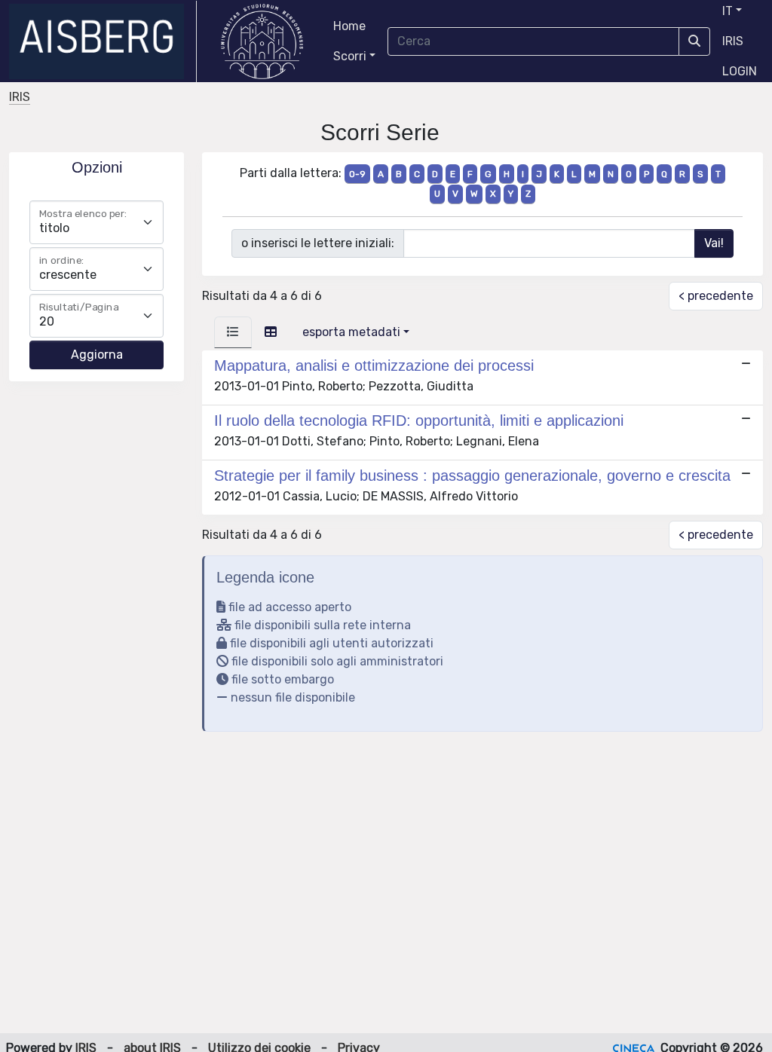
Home (349, 26)
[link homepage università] (262, 41)
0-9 (357, 174)
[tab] (233, 332)
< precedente (716, 296)
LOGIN (739, 71)
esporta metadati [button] (351, 332)
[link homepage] (103, 41)
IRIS (732, 41)
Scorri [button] (349, 56)
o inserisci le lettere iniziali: (317, 243)
